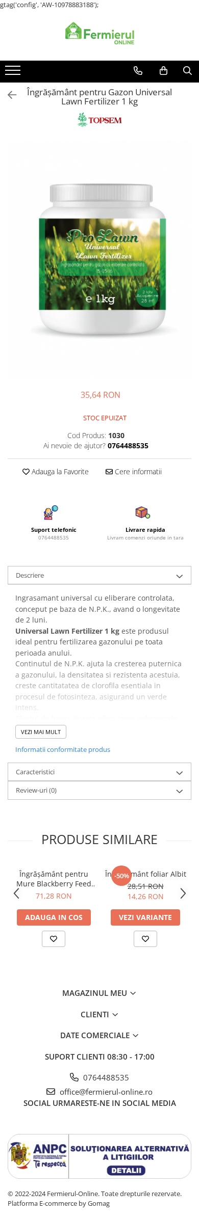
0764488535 (105, 1077)
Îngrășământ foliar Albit (145, 874)
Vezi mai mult (41, 732)
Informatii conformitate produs (62, 749)
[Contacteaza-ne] (138, 71)
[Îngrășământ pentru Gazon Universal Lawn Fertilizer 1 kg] (99, 260)
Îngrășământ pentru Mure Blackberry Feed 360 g (53, 878)
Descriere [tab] (30, 575)
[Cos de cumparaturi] (164, 71)
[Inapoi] (7, 95)
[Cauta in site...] (187, 71)
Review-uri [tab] (36, 790)
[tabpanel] (99, 260)
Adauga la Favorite (59, 471)
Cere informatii (137, 471)
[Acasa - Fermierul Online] (99, 35)
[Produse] (14, 73)
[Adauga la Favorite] (53, 939)
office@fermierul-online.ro (105, 1092)
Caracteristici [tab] (35, 771)
